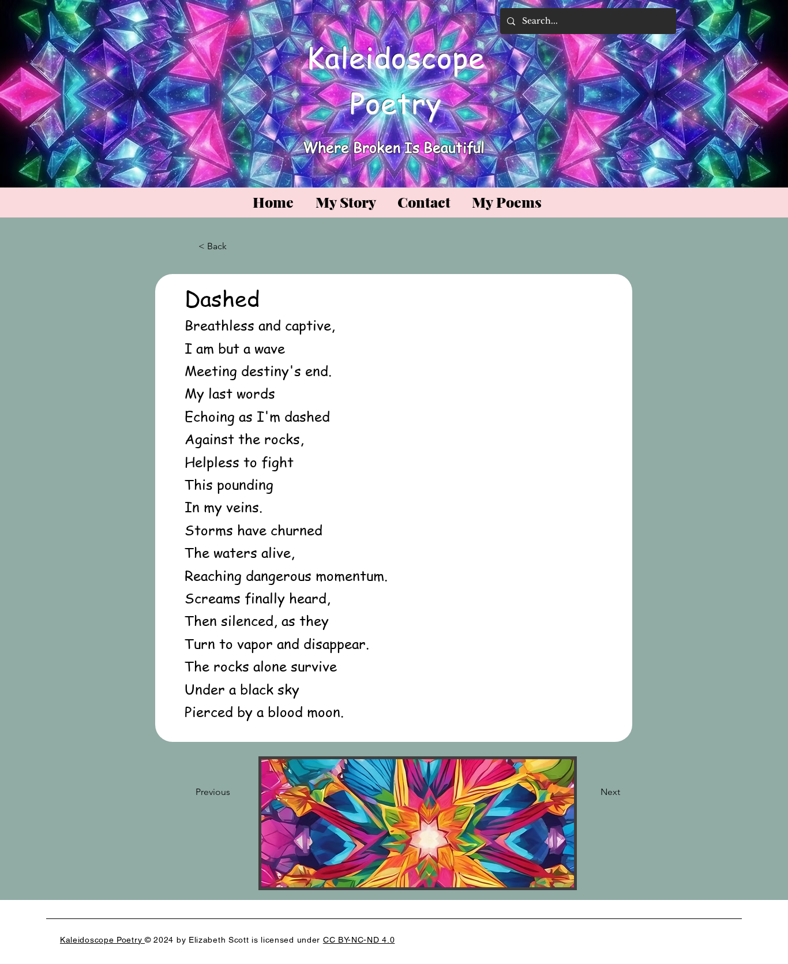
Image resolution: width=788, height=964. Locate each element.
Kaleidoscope (395, 57)
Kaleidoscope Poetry (102, 939)
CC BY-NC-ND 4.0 (359, 939)
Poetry (395, 102)
